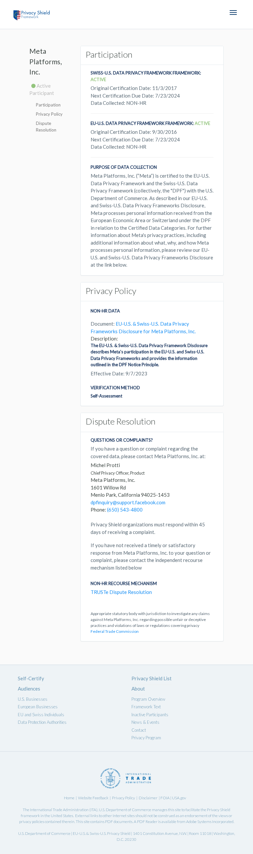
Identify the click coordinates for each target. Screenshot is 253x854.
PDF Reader (147, 821)
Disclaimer (148, 797)
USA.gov (179, 797)
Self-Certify (31, 678)
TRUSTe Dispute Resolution (121, 592)
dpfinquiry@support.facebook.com (128, 502)
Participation (48, 104)
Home (69, 797)
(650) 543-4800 (125, 510)
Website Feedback (93, 797)
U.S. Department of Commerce (125, 809)
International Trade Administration (59, 809)
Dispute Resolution (46, 127)
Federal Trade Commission (115, 631)
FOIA (165, 797)
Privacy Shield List (151, 678)
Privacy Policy (49, 114)
